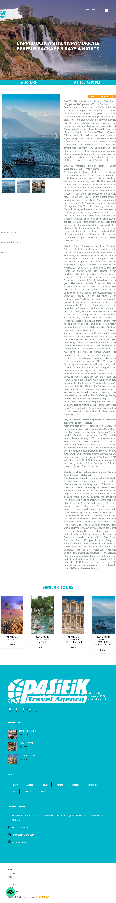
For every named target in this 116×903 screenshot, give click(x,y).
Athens (60, 785)
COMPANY (12, 873)
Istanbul (75, 785)
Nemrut (28, 791)
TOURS (11, 877)
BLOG (10, 880)
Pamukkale (93, 785)
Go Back (30, 82)
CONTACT (12, 884)
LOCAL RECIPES (27, 743)
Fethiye (44, 791)
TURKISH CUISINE (28, 730)
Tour (13, 791)
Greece (30, 785)
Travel (45, 785)
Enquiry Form (88, 82)
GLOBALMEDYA (42, 897)
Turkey (14, 785)
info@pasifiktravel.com (23, 834)
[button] (57, 136)
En (87, 9)
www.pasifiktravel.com (23, 842)
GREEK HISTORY (27, 755)
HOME (10, 869)
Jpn (93, 9)
